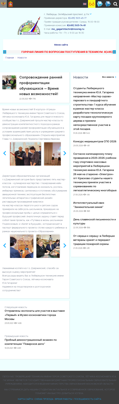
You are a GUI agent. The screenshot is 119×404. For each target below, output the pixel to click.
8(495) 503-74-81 (76, 25)
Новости (22, 57)
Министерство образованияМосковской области (11, 4)
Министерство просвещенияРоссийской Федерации (3, 4)
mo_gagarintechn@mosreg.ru (67, 29)
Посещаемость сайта (87, 398)
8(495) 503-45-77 (77, 17)
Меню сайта (61, 44)
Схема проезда (44, 398)
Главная (9, 57)
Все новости (108, 77)
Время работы (63, 398)
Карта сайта (25, 398)
